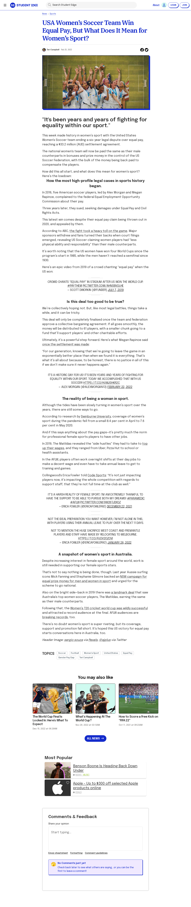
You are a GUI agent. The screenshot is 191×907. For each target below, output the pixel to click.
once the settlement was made (65, 344)
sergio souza (73, 640)
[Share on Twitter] (146, 50)
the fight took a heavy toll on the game (98, 231)
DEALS (79, 792)
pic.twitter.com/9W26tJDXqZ (100, 502)
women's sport (91, 653)
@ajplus (105, 640)
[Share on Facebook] (142, 50)
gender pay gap (66, 658)
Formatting (76, 853)
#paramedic (136, 498)
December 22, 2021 (119, 506)
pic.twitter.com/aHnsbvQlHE (103, 285)
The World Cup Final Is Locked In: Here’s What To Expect (50, 720)
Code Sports (97, 475)
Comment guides (96, 853)
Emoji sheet (58, 853)
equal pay (127, 653)
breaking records (55, 617)
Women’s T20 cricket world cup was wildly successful (109, 608)
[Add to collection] (68, 782)
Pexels (93, 640)
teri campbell (86, 658)
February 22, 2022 (119, 387)
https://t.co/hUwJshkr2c (101, 382)
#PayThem (74, 285)
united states (111, 653)
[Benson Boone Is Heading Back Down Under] (58, 770)
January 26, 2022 (119, 542)
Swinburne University (96, 416)
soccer (62, 653)
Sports (53, 14)
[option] (62, 653)
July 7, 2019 (116, 290)
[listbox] (103, 654)
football (75, 653)
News (44, 14)
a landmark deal (122, 592)
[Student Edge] (24, 5)
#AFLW (75, 502)
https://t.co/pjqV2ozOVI (95, 538)
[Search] (50, 5)
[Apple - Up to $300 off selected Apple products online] (58, 788)
